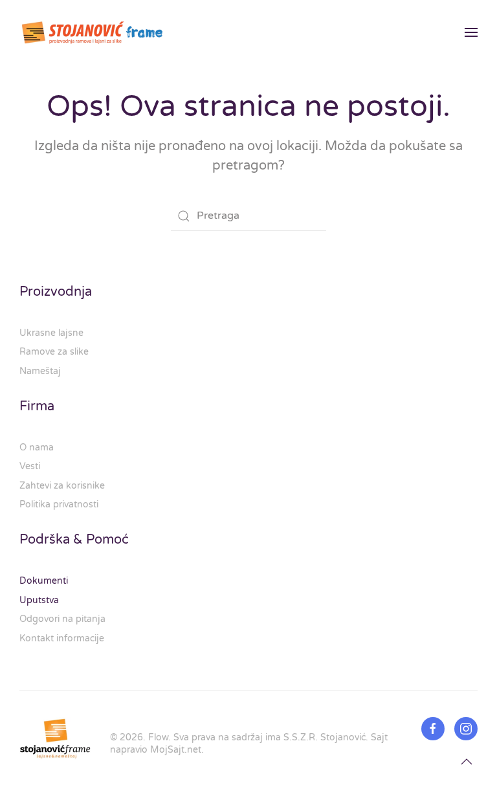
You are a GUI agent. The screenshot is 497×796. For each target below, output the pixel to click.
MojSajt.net (175, 749)
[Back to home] (92, 32)
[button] (471, 32)
